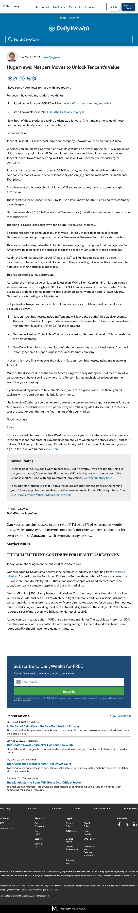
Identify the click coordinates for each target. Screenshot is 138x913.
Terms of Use (70, 861)
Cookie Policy (69, 840)
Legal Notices (87, 832)
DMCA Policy (87, 824)
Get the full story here (98, 478)
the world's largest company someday (86, 103)
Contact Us (38, 845)
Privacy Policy (69, 824)
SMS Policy (89, 838)
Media (73, 7)
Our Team (37, 832)
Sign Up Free (128, 7)
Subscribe (69, 691)
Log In (113, 6)
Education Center (102, 808)
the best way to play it (69, 112)
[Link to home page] (14, 7)
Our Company (39, 824)
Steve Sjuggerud (51, 57)
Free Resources (88, 7)
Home (63, 18)
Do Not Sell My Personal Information (89, 850)
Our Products (42, 7)
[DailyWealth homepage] (69, 28)
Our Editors (59, 7)
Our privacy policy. (24, 700)
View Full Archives (120, 715)
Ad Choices (71, 830)
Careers (38, 838)
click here (52, 449)
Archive (74, 18)
